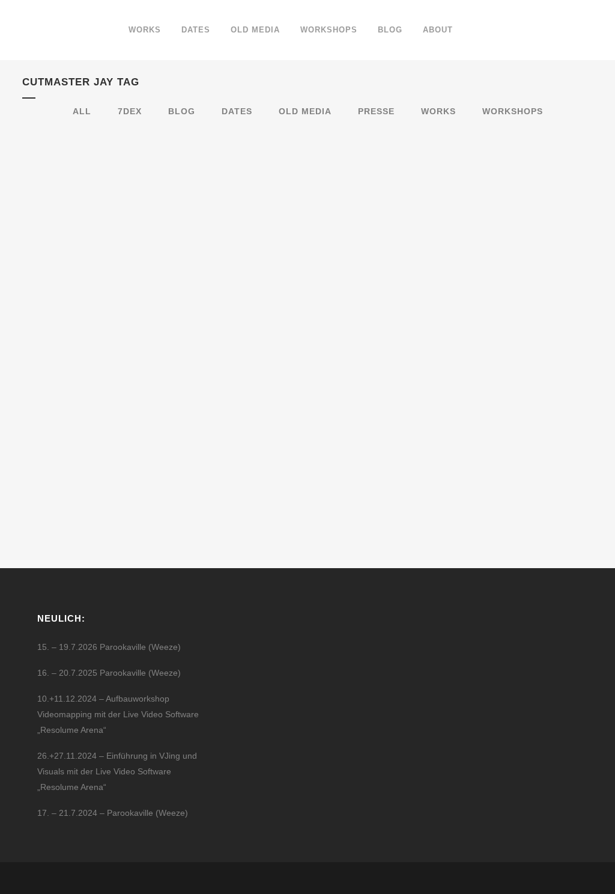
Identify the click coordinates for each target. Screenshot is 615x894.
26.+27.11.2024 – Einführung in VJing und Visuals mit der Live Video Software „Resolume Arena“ (117, 771)
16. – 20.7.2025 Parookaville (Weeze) (109, 673)
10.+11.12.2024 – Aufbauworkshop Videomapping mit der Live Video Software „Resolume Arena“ (118, 714)
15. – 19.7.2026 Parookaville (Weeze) (109, 647)
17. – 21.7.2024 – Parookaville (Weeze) (112, 813)
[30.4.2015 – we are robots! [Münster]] (110, 207)
